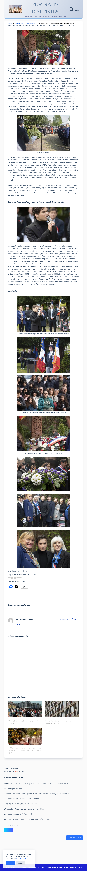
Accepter (10, 863)
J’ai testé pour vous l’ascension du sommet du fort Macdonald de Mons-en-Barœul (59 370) (25, 750)
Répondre (74, 619)
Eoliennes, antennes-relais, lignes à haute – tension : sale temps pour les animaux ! (37, 794)
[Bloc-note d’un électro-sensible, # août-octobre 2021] (25, 709)
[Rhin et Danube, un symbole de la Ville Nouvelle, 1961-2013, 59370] (62, 709)
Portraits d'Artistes (22, 858)
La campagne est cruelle (14, 788)
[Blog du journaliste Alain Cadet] (15, 9)
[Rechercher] (71, 9)
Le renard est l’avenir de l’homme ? (18, 814)
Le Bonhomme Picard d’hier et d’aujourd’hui (21, 799)
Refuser (20, 863)
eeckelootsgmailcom (24, 619)
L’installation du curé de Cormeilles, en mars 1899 (24, 809)
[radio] (9, 578)
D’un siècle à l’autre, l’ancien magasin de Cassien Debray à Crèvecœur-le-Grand (36, 783)
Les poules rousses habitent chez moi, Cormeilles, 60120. (27, 819)
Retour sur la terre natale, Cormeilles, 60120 (21, 804)
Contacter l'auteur (74, 837)
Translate (22, 771)
